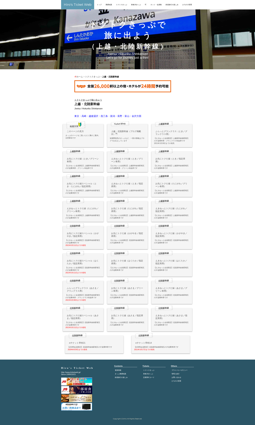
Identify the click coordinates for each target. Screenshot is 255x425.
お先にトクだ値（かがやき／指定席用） (127, 234)
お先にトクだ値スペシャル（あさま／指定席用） (83, 316)
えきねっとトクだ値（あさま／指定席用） (171, 316)
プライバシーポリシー (180, 370)
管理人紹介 (176, 374)
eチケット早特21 (77, 343)
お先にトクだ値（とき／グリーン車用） (83, 160)
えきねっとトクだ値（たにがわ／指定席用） (171, 209)
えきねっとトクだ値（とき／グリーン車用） (127, 160)
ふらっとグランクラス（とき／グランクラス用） (171, 132)
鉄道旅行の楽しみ (172, 5)
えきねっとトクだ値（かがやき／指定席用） (171, 234)
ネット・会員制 (156, 5)
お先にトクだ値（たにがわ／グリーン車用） (171, 185)
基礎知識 (109, 5)
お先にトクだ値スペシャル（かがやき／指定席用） (83, 234)
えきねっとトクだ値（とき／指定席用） (127, 185)
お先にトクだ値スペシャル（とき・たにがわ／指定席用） (82, 185)
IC (145, 4)
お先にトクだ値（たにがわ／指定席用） (127, 209)
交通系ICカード (148, 377)
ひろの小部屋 (187, 5)
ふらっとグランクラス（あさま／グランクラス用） (83, 289)
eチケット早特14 (143, 343)
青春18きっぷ (136, 5)
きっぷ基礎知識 (120, 374)
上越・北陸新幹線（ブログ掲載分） (126, 132)
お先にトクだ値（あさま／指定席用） (127, 316)
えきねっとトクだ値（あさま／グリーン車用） (171, 289)
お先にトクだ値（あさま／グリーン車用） (127, 289)
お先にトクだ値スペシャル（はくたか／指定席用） (83, 262)
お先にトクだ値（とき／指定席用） (170, 160)
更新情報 (118, 370)
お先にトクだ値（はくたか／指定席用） (127, 262)
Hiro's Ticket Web (78, 5)
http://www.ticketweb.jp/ (71, 372)
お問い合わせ (176, 377)
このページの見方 (75, 131)
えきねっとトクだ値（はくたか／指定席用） (171, 262)
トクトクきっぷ (121, 5)
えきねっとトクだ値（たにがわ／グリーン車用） (83, 209)
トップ (99, 5)
